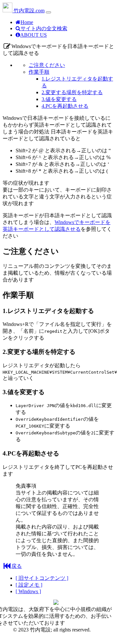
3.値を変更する (59, 99)
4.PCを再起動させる (65, 106)
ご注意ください (47, 65)
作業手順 (39, 72)
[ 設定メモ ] (29, 585)
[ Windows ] (28, 591)
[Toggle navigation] (48, 12)
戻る (16, 566)
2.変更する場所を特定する (72, 92)
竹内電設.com (28, 10)
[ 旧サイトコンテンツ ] (42, 578)
